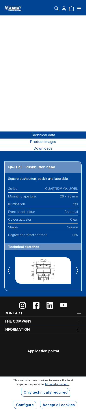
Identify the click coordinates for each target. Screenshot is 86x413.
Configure (25, 405)
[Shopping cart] (71, 8)
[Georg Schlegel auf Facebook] (36, 305)
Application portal (43, 351)
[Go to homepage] (17, 8)
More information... (57, 384)
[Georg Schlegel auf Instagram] (22, 305)
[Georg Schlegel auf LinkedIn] (50, 305)
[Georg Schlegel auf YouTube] (63, 305)
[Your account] (64, 8)
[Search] (56, 8)
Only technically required (45, 392)
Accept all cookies (59, 405)
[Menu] (78, 8)
